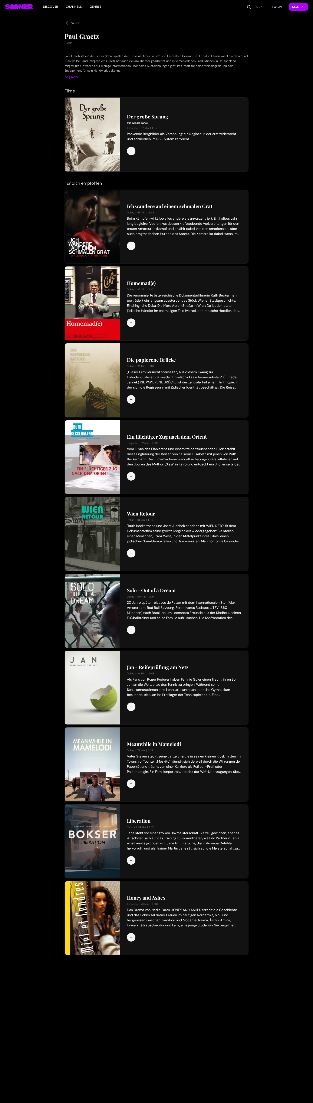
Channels (74, 7)
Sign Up (298, 7)
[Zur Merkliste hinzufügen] (131, 151)
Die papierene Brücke (151, 360)
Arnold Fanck (140, 123)
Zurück (75, 23)
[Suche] (249, 7)
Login (277, 7)
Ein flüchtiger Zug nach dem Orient (167, 437)
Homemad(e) (141, 283)
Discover (50, 7)
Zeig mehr (71, 77)
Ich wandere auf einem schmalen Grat (169, 206)
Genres (95, 7)
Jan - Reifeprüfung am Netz (157, 667)
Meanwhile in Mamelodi (154, 744)
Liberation (139, 821)
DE (258, 7)
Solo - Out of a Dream (151, 590)
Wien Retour (141, 514)
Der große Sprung (147, 117)
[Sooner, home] (19, 6)
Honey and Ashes (146, 898)
